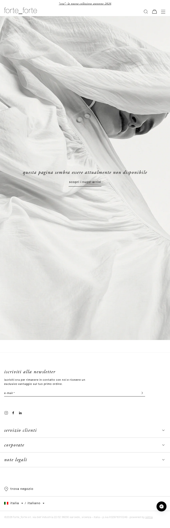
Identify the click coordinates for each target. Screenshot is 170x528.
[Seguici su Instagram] (6, 412)
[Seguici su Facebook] (13, 412)
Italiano (34, 503)
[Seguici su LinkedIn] (20, 412)
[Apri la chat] (161, 506)
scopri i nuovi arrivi (85, 182)
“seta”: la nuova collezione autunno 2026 (44, 4)
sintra (149, 517)
